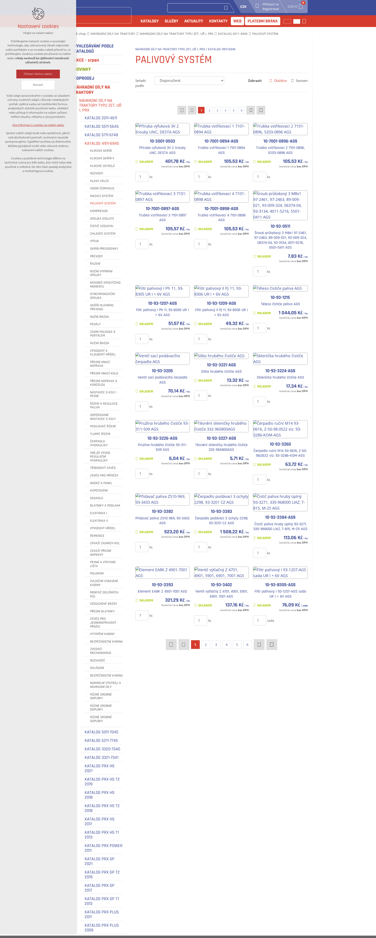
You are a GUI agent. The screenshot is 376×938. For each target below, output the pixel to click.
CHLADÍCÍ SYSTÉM (102, 234)
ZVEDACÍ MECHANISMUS (100, 651)
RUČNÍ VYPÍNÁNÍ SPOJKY (101, 273)
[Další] (250, 110)
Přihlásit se (271, 4)
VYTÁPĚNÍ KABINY (102, 634)
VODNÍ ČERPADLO (102, 188)
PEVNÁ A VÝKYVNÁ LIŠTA (103, 564)
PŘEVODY (96, 256)
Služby (171, 21)
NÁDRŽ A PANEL (101, 483)
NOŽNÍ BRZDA (99, 317)
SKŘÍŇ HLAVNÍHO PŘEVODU (102, 307)
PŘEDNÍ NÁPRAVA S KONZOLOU (103, 383)
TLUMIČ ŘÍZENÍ (100, 434)
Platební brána (263, 21)
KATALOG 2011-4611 (101, 118)
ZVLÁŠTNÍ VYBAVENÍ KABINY (104, 583)
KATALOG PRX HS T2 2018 (102, 808)
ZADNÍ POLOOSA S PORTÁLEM (102, 334)
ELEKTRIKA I (98, 513)
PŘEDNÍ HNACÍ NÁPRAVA (100, 364)
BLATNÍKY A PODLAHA (105, 506)
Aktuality (193, 21)
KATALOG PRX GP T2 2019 (102, 874)
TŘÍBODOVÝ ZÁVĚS (103, 468)
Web (237, 21)
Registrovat (271, 9)
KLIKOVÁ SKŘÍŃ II (102, 158)
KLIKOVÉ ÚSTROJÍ (102, 166)
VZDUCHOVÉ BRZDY (103, 604)
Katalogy (150, 21)
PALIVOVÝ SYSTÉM (103, 203)
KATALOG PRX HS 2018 (99, 795)
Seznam (302, 80)
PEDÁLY (95, 324)
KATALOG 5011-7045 (101, 732)
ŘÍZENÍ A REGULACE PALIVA (104, 405)
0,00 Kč (295, 5)
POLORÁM (97, 574)
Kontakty (218, 21)
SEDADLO (96, 498)
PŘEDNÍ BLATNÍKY (102, 611)
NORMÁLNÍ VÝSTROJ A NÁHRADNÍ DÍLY (105, 685)
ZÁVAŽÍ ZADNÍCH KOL (105, 543)
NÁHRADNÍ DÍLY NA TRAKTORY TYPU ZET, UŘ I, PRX (100, 105)
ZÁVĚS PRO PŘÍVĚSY (104, 476)
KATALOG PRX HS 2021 (99, 768)
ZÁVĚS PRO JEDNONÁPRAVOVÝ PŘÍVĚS (103, 622)
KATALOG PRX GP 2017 (99, 888)
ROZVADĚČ (97, 661)
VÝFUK (94, 241)
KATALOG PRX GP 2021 (99, 861)
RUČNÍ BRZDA (99, 343)
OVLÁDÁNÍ (97, 668)
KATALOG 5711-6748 (101, 135)
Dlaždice (280, 80)
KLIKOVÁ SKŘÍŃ (101, 151)
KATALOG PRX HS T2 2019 (102, 781)
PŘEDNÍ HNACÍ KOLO (104, 374)
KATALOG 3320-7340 (102, 749)
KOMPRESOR (99, 211)
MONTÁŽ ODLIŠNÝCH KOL (104, 594)
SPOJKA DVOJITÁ (102, 219)
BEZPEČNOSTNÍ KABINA (106, 642)
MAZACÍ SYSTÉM (101, 196)
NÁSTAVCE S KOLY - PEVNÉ (104, 394)
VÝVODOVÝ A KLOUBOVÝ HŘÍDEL (103, 353)
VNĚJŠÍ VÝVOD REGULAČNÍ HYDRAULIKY (100, 457)
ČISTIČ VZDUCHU (101, 226)
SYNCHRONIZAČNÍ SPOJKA (102, 296)
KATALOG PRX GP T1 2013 (102, 901)
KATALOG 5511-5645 (102, 126)
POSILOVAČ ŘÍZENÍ (103, 426)
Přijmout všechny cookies (38, 74)
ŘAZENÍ (95, 264)
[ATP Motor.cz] (99, 15)
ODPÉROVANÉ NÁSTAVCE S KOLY (103, 417)
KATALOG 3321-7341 (101, 757)
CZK (243, 6)
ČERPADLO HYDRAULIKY (99, 443)
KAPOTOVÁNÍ (99, 491)
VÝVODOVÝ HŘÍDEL (103, 528)
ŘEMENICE (97, 536)
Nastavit (38, 85)
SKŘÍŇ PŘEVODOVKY (104, 249)
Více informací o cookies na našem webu (38, 125)
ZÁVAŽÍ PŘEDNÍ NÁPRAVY (100, 553)
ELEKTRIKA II (99, 521)
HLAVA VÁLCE (99, 181)
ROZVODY (96, 173)
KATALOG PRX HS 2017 (99, 821)
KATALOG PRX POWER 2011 (104, 848)
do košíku (167, 176)
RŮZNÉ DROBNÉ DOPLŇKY (101, 696)
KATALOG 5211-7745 (101, 740)
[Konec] (261, 110)
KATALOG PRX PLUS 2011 (102, 914)
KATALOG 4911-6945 (102, 143)
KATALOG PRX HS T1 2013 (102, 835)
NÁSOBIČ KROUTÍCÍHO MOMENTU (105, 284)
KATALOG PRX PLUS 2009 (102, 928)
